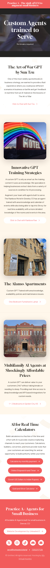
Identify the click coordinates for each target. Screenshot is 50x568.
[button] (25, 104)
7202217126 (37, 549)
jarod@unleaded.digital (17, 549)
